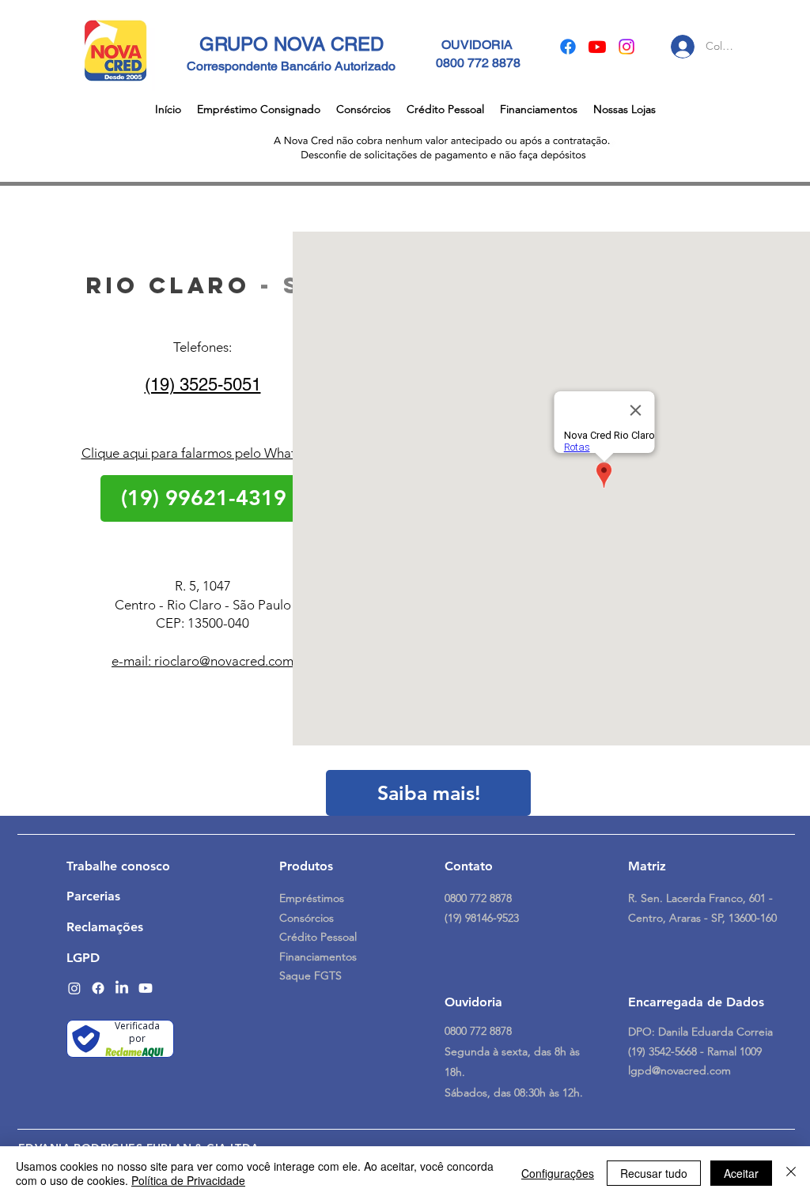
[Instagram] (626, 46)
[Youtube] (597, 46)
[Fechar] (791, 1173)
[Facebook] (568, 46)
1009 (751, 1051)
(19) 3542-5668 (664, 1051)
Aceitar (741, 1173)
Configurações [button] (557, 1173)
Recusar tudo (653, 1173)
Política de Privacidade (188, 1180)
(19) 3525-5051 (203, 384)
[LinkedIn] (122, 988)
